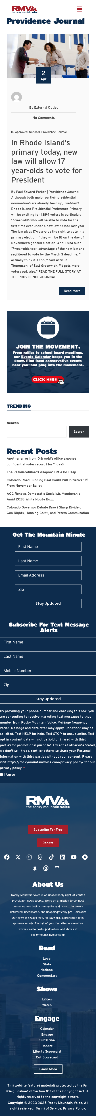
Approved (21, 132)
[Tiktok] (51, 857)
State (47, 964)
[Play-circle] (84, 857)
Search (13, 423)
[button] (79, 9)
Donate (47, 1046)
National (34, 132)
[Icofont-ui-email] (45, 868)
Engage (47, 1034)
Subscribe (47, 1040)
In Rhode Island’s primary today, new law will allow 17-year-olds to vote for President (46, 161)
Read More (72, 291)
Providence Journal (54, 132)
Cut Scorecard (47, 1057)
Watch (47, 1005)
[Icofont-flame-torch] (34, 868)
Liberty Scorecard (47, 1051)
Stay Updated (48, 603)
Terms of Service (48, 1108)
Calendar (47, 1029)
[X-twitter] (17, 857)
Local (47, 958)
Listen (47, 999)
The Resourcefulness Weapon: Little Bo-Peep (42, 472)
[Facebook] (6, 857)
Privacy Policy (74, 1108)
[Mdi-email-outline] (57, 868)
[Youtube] (73, 857)
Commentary (47, 975)
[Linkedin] (62, 857)
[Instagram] (29, 857)
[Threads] (40, 857)
